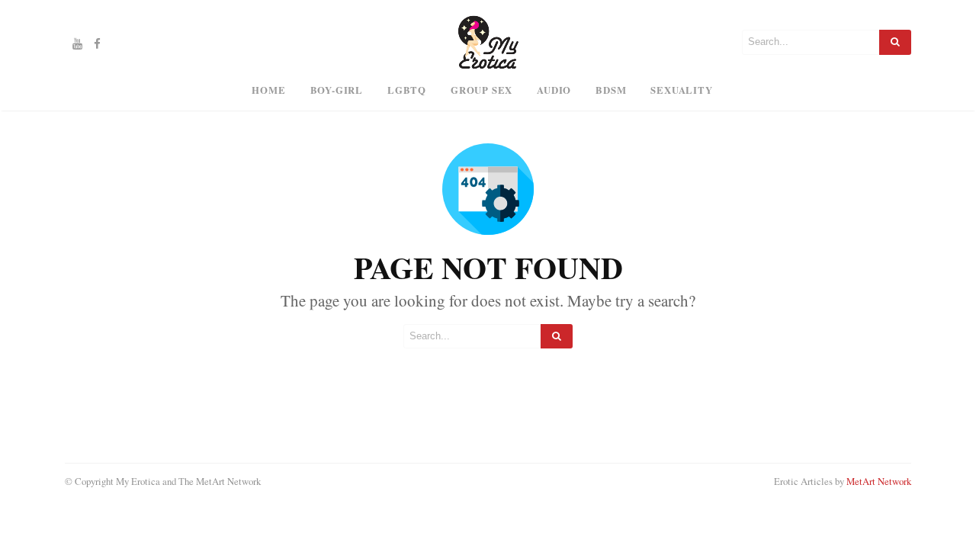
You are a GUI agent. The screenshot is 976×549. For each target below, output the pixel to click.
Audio (554, 90)
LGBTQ (406, 90)
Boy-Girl (336, 90)
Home (268, 90)
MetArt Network (878, 481)
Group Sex (481, 90)
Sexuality (681, 90)
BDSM (611, 90)
